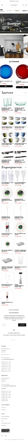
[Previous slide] (2, 46)
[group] (14, 24)
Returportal (3, 425)
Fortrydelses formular (5, 423)
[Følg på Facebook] (2, 435)
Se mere (14, 55)
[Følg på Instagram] (5, 435)
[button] (17, 31)
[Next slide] (26, 46)
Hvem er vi (3, 407)
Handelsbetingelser (5, 416)
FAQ (2, 420)
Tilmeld (22, 324)
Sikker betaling (4, 418)
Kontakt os (3, 409)
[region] (14, 333)
